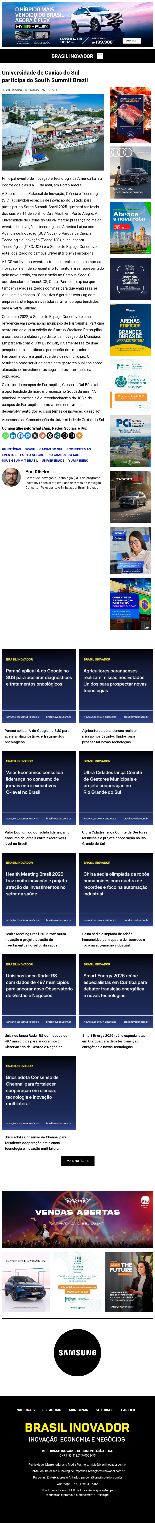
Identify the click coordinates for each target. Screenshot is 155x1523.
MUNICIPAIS (78, 1410)
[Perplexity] (57, 435)
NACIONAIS (25, 1410)
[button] (100, 56)
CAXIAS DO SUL (51, 449)
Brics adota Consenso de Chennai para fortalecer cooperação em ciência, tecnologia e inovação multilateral (36, 1143)
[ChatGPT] (49, 435)
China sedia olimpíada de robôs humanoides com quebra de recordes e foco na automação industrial (113, 939)
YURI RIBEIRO (78, 460)
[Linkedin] (13, 435)
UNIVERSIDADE (53, 460)
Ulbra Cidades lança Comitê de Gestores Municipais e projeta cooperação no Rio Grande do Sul (114, 838)
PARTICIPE (130, 1410)
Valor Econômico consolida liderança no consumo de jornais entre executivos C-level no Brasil (37, 838)
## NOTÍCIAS (11, 449)
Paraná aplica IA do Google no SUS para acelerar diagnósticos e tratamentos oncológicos (37, 736)
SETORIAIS (105, 1410)
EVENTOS (9, 455)
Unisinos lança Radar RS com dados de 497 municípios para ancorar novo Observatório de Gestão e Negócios (36, 1041)
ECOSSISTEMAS (79, 449)
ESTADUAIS (51, 1410)
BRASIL (30, 449)
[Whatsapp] (5, 435)
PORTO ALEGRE (32, 455)
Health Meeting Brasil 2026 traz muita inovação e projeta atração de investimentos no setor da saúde (35, 939)
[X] (35, 435)
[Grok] (64, 435)
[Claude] (42, 435)
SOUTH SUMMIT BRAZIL (20, 460)
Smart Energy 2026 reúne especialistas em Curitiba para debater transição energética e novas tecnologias (114, 1041)
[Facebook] (20, 435)
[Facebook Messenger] (27, 435)
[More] (79, 435)
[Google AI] (72, 435)
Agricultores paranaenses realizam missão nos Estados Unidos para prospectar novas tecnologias (110, 736)
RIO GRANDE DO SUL (63, 455)
